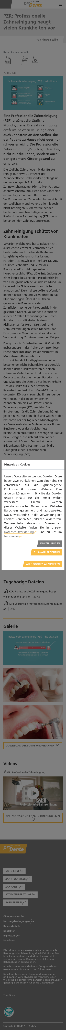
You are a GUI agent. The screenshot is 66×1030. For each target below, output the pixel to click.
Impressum (11, 536)
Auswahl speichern (47, 552)
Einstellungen (50, 543)
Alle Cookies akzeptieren (43, 564)
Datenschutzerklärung (19, 532)
